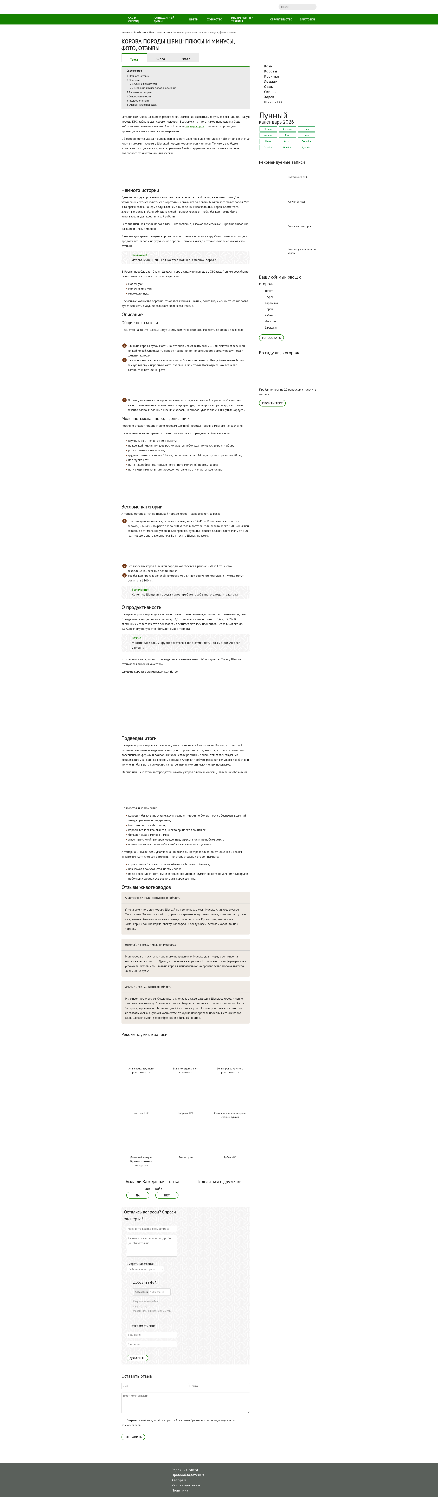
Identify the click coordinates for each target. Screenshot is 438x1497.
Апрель (268, 135)
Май (287, 135)
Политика (180, 1490)
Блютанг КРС (141, 1113)
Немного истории (138, 76)
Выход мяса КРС (298, 177)
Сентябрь (306, 141)
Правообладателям (188, 1475)
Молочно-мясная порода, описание (153, 88)
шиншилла (273, 102)
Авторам (179, 1480)
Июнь (306, 135)
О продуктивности (139, 96)
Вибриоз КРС (186, 1113)
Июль (268, 141)
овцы (269, 86)
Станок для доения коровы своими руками (230, 1115)
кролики (271, 76)
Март (306, 128)
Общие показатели (143, 83)
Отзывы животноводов (142, 104)
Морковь (270, 321)
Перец (269, 309)
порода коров (194, 126)
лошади (271, 81)
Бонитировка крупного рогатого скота (230, 1070)
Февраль (287, 128)
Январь (268, 128)
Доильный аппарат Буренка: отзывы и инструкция (141, 1161)
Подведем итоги (138, 100)
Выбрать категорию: (140, 1264)
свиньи (270, 92)
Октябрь (268, 147)
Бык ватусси (185, 1157)
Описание (133, 80)
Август (287, 141)
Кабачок (270, 315)
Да (138, 1195)
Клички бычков (297, 201)
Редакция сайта (185, 1470)
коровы (270, 71)
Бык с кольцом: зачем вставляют (185, 1070)
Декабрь (306, 147)
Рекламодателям (186, 1485)
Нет (167, 1195)
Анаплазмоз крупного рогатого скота (141, 1070)
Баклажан (271, 327)
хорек (269, 97)
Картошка (271, 303)
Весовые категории (139, 92)
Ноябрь (287, 147)
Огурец (269, 297)
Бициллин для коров (300, 226)
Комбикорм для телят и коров (302, 251)
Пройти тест (272, 403)
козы (268, 66)
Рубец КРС (230, 1157)
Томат (269, 291)
